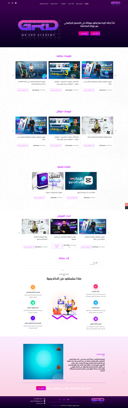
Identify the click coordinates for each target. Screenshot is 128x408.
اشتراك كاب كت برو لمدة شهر (86, 192)
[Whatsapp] (9, 2)
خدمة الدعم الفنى (44, 4)
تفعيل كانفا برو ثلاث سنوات (54, 192)
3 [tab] (63, 94)
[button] (63, 3)
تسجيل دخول (79, 4)
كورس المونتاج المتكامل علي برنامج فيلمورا (32, 137)
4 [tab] (61, 94)
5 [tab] (60, 251)
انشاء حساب (71, 4)
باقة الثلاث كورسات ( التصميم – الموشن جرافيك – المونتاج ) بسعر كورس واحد (99, 82)
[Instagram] (12, 2)
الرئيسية (86, 4)
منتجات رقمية (54, 4)
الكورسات (63, 4)
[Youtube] (15, 2)
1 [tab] (67, 94)
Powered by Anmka (56, 405)
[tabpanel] (97, 77)
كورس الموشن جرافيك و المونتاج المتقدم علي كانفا (64, 138)
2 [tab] (65, 94)
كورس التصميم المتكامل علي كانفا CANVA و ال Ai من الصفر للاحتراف (65, 82)
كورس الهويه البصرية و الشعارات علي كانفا (32, 81)
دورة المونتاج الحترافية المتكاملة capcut (69, 238)
